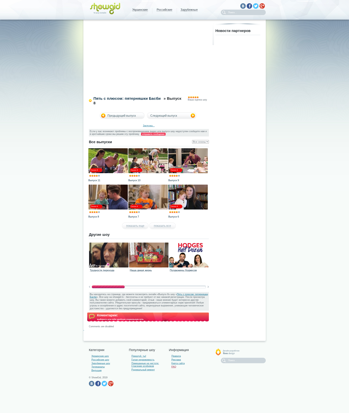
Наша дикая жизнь (141, 270)
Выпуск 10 (134, 180)
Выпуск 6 (173, 216)
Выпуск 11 (94, 180)
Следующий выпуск (163, 115)
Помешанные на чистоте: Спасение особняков (145, 365)
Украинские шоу (100, 356)
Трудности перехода (102, 270)
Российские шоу (100, 359)
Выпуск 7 (133, 216)
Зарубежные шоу (100, 363)
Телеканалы (98, 366)
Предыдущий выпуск (121, 115)
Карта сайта (178, 363)
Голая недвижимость (143, 359)
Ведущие (96, 370)
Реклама (176, 359)
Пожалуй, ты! (138, 356)
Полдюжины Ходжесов (183, 270)
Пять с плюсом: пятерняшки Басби (127, 98)
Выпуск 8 (93, 216)
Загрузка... (149, 125)
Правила (176, 356)
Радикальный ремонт (143, 369)
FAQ (173, 366)
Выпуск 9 (173, 180)
